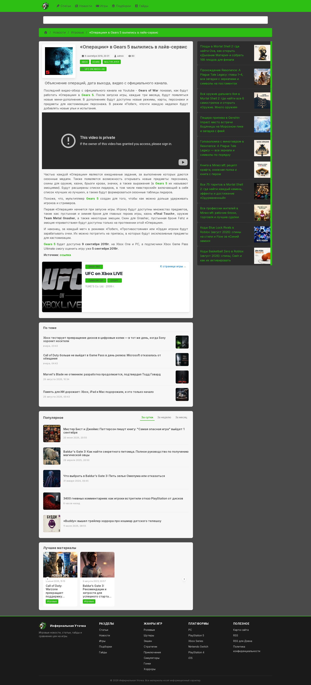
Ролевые (149, 629)
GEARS (96, 62)
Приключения (152, 652)
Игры (104, 6)
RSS (235, 635)
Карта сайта (241, 629)
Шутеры (149, 635)
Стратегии (150, 646)
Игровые (77, 32)
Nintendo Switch (198, 646)
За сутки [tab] (147, 417)
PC (190, 629)
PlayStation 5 (196, 635)
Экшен (148, 640)
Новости (85, 6)
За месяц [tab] (181, 417)
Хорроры (150, 669)
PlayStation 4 (196, 652)
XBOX (85, 62)
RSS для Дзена (242, 640)
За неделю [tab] (164, 417)
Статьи (66, 6)
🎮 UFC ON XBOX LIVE (93, 69)
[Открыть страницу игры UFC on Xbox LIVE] (62, 287)
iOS (190, 657)
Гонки (147, 663)
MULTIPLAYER (111, 62)
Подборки (123, 6)
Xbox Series (195, 640)
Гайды (143, 6)
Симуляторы (151, 657)
